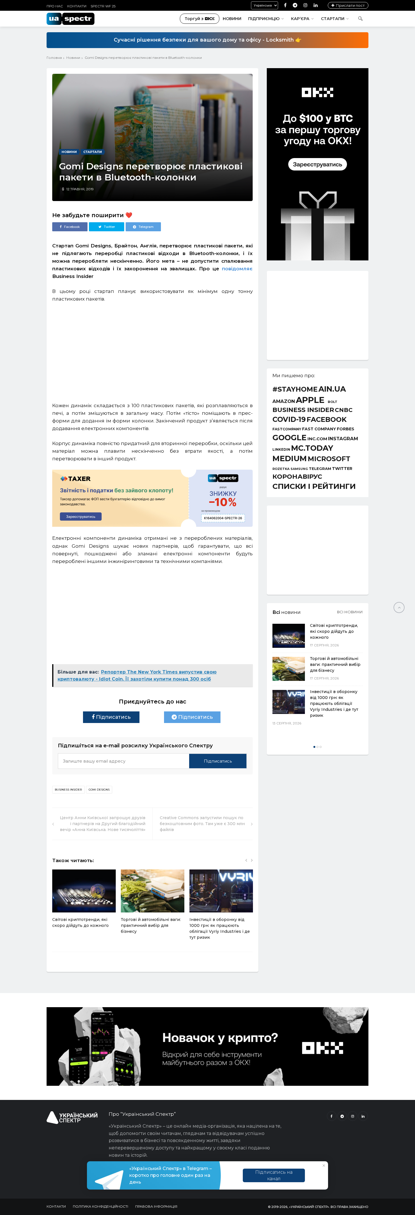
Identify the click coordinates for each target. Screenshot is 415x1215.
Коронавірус (297, 476)
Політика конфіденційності (100, 1206)
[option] (84, 901)
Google (289, 438)
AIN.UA (332, 389)
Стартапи (332, 18)
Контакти (76, 6)
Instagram (343, 438)
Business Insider (68, 789)
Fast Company (319, 429)
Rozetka (281, 469)
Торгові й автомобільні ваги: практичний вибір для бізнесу (151, 925)
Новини (232, 18)
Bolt (332, 401)
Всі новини (350, 612)
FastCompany (286, 429)
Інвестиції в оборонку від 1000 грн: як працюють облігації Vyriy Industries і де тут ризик (334, 703)
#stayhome (295, 389)
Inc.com (317, 439)
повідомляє (237, 268)
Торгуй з (194, 18)
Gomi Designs (99, 789)
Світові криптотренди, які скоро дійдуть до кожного (334, 631)
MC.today (312, 448)
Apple (310, 400)
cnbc (344, 410)
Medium (289, 458)
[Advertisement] (152, 349)
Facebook (327, 419)
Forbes (345, 429)
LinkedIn (281, 450)
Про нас (55, 6)
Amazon (283, 401)
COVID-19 (289, 419)
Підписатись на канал (273, 1175)
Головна (54, 57)
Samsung (299, 469)
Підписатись (113, 717)
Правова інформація (156, 1206)
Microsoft (329, 459)
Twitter (342, 469)
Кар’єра (300, 18)
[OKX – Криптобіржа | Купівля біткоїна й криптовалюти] (317, 259)
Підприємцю (263, 18)
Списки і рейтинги (314, 486)
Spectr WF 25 (103, 6)
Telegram (320, 469)
